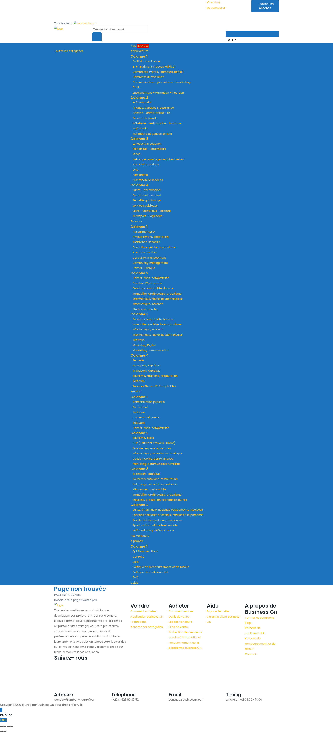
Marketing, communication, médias (156, 464)
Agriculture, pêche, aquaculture (154, 247)
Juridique (139, 340)
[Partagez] (8, 726)
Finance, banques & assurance (153, 108)
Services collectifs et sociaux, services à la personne (168, 515)
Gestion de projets (145, 118)
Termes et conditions (259, 618)
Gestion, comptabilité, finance (153, 288)
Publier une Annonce (266, 6)
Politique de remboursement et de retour (161, 567)
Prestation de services (148, 180)
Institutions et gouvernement (152, 134)
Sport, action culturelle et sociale (155, 525)
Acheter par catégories (146, 627)
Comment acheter (143, 611)
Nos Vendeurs (139, 536)
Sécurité (138, 360)
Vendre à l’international (185, 637)
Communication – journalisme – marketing (161, 82)
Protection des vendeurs (185, 632)
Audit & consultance (146, 61)
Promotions (138, 622)
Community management (150, 263)
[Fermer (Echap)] (11, 726)
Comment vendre (181, 611)
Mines (136, 154)
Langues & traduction (147, 144)
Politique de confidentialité (150, 572)
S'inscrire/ (213, 3)
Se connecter (216, 8)
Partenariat (140, 175)
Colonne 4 (139, 185)
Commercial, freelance (148, 77)
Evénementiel (142, 102)
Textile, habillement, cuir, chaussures (157, 520)
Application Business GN (146, 617)
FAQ (135, 577)
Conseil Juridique (144, 268)
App (139, 46)
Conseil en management (149, 258)
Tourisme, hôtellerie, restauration (155, 376)
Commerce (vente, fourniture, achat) (158, 72)
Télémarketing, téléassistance (153, 531)
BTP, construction (144, 252)
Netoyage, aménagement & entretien (158, 159)
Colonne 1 (139, 56)
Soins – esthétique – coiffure (152, 211)
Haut (3, 720)
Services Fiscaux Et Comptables (154, 386)
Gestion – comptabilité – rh (151, 113)
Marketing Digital (144, 345)
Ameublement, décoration (151, 237)
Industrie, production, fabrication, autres (160, 500)
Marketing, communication (151, 350)
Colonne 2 (139, 97)
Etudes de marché (145, 309)
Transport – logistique (147, 216)
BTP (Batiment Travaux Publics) (154, 67)
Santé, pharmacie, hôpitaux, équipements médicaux (168, 510)
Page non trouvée (80, 589)
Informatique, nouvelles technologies (158, 299)
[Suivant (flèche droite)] (4, 731)
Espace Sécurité (218, 611)
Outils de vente (179, 617)
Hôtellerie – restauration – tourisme (157, 123)
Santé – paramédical (147, 190)
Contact (138, 557)
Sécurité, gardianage (147, 200)
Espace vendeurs (180, 622)
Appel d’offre (139, 51)
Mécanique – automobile (149, 149)
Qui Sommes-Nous (145, 551)
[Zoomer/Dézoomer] (1, 726)
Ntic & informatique (146, 164)
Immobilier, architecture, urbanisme (157, 294)
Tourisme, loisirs (143, 438)
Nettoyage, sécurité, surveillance (155, 484)
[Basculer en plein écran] (4, 726)
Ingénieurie (140, 129)
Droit (136, 87)
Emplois (136, 391)
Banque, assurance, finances (152, 448)
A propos (137, 541)
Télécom (139, 381)
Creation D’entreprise (147, 283)
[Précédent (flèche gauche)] (1, 731)
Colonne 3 (139, 138)
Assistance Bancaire (146, 242)
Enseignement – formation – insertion (158, 93)
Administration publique (149, 402)
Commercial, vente (146, 418)
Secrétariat (140, 407)
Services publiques (145, 206)
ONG (136, 170)
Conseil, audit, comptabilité (151, 278)
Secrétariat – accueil (147, 195)
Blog (135, 562)
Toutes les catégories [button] (68, 51)
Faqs (248, 623)
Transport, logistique (146, 365)
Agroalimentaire (144, 232)
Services (136, 221)
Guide (134, 583)
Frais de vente (178, 627)
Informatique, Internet (148, 304)
